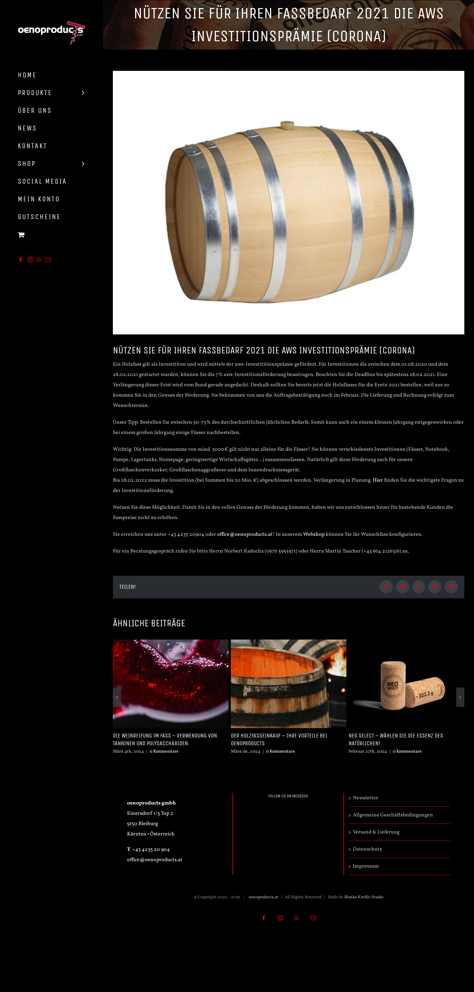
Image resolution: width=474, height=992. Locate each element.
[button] (117, 697)
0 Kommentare (162, 751)
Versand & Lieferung (376, 832)
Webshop (314, 534)
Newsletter (365, 798)
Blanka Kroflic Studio (363, 897)
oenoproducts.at (263, 897)
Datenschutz (367, 849)
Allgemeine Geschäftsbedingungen (393, 815)
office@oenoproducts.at (244, 534)
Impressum (366, 866)
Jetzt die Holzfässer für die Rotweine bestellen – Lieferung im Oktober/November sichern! (406, 739)
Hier (378, 480)
